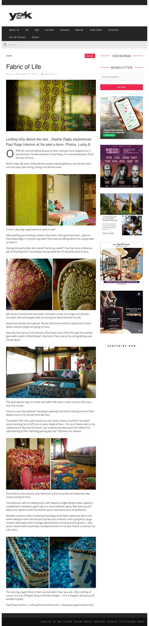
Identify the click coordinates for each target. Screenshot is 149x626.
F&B (37, 30)
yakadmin (50, 73)
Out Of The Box (17, 37)
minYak (79, 30)
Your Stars (96, 30)
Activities (113, 30)
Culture (49, 30)
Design (90, 55)
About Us (14, 30)
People (35, 37)
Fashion (64, 30)
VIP (26, 30)
